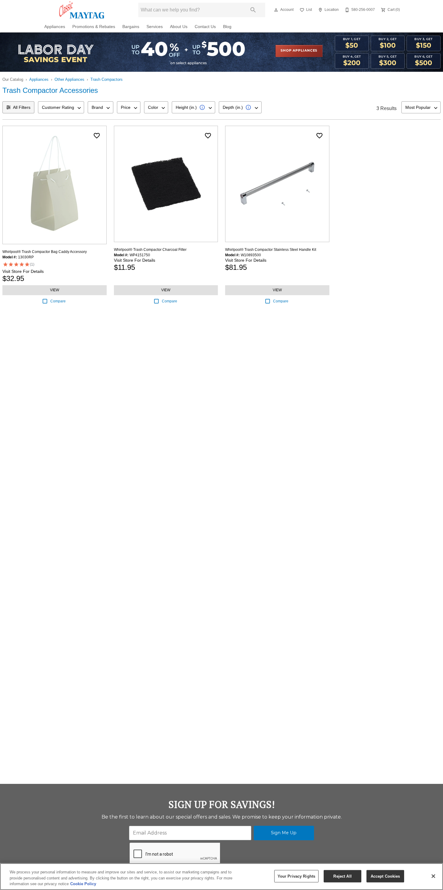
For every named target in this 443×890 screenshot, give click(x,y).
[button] (276, 10)
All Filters (21, 107)
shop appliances (299, 50)
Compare (58, 301)
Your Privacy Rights (296, 876)
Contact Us (205, 26)
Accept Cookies (385, 876)
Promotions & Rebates (93, 26)
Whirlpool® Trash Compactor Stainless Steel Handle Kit (270, 250)
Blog (227, 26)
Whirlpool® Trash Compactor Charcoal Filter (150, 250)
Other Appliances (69, 79)
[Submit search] (253, 10)
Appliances (54, 26)
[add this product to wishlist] (97, 135)
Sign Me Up (284, 832)
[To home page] (82, 10)
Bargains (130, 26)
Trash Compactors (106, 79)
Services (154, 26)
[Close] (433, 876)
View (54, 290)
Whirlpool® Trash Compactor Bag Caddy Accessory (44, 252)
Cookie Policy (83, 884)
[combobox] (61, 107)
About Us (178, 26)
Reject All (342, 876)
